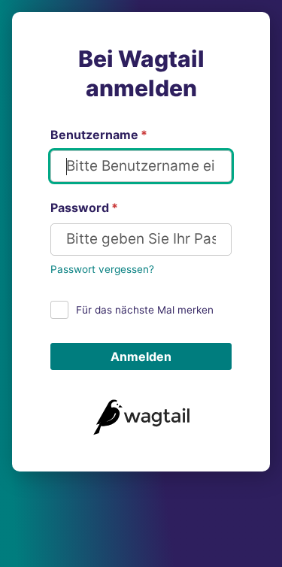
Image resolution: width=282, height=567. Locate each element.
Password (84, 207)
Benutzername (98, 134)
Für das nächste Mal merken (145, 310)
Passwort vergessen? (102, 269)
